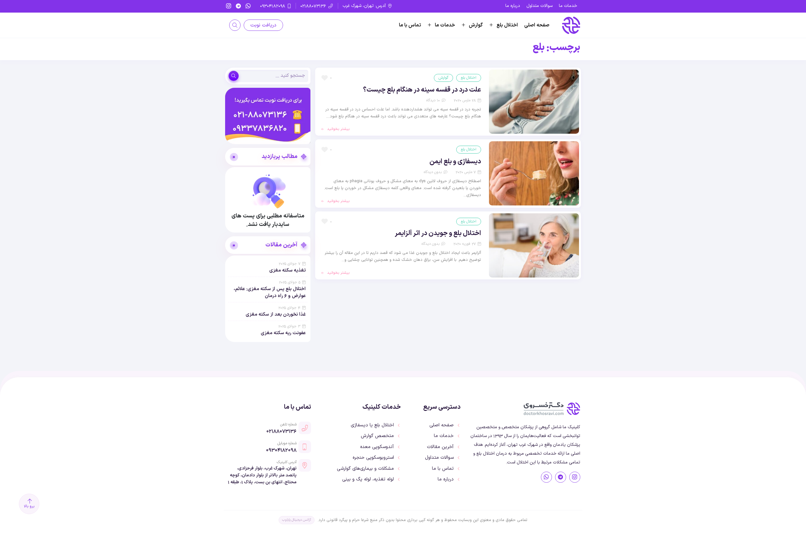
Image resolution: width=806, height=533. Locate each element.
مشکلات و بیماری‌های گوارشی (365, 468)
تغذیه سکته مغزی (287, 270)
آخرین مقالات (440, 447)
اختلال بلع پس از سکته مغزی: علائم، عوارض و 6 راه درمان (270, 292)
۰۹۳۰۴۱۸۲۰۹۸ (281, 450)
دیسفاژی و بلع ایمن (455, 162)
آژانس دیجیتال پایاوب (296, 520)
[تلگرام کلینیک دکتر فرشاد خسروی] (560, 477)
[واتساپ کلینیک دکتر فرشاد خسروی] (546, 477)
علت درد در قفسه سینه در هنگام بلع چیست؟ (422, 90)
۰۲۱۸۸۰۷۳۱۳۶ (281, 431)
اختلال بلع (507, 25)
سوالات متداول (539, 6)
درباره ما (512, 6)
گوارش (476, 25)
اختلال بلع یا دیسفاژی (372, 425)
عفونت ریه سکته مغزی (283, 333)
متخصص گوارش (377, 436)
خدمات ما (568, 6)
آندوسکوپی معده (377, 447)
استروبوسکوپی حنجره (373, 457)
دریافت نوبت (263, 25)
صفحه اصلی (536, 25)
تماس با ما (410, 25)
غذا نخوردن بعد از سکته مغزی (276, 314)
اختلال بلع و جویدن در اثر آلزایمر (438, 233)
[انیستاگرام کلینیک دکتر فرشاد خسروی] (574, 477)
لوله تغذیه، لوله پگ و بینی (368, 479)
